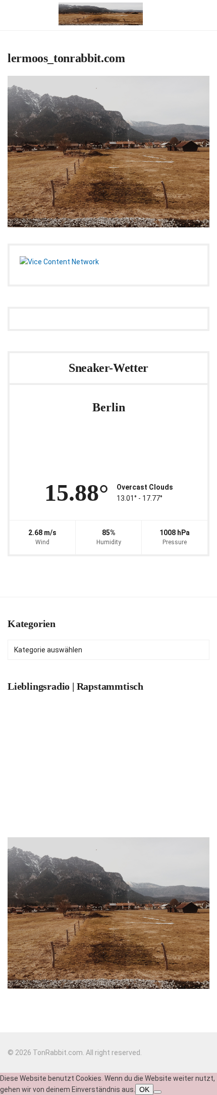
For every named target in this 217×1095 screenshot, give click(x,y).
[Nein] (157, 1091)
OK (144, 1089)
